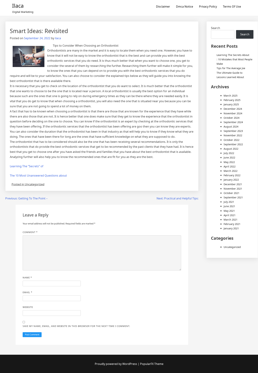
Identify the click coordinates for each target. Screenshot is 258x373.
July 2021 (229, 201)
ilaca (58, 38)
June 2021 (229, 206)
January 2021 (231, 228)
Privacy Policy (208, 6)
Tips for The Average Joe (231, 68)
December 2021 (233, 184)
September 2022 (233, 144)
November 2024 (233, 113)
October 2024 (231, 117)
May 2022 (229, 162)
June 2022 (229, 157)
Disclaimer (163, 6)
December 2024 (233, 108)
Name (27, 277)
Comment (30, 232)
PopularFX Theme (151, 364)
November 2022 (233, 135)
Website (28, 307)
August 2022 (231, 148)
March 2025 (230, 95)
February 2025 (232, 100)
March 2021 (230, 219)
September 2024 (233, 122)
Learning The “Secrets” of (26, 166)
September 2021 (233, 197)
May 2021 (229, 210)
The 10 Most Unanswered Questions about (38, 175)
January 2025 (231, 104)
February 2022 (232, 175)
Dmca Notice (184, 6)
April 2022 (230, 166)
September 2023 (233, 131)
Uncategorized (232, 247)
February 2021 (232, 224)
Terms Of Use (232, 6)
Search (215, 28)
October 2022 (231, 140)
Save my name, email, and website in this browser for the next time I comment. (76, 326)
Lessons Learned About (230, 77)
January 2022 (231, 179)
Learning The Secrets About (233, 55)
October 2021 (231, 193)
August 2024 (231, 126)
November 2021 (233, 188)
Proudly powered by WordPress (116, 364)
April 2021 (230, 215)
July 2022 (229, 153)
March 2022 (230, 171)
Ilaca (18, 5)
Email (27, 292)
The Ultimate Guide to (229, 72)
